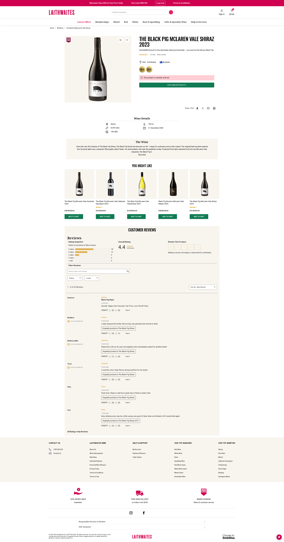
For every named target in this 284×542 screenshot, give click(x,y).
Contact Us (57, 453)
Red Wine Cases (180, 465)
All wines (60, 28)
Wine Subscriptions (96, 453)
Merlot (220, 457)
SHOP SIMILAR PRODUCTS (176, 85)
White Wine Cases (180, 469)
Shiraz (220, 449)
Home (52, 28)
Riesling (221, 473)
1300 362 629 (58, 449)
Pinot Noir (221, 453)
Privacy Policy (94, 469)
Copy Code (160, 3)
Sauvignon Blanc (224, 476)
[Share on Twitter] (202, 108)
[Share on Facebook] (197, 108)
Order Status (137, 457)
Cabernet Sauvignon (225, 461)
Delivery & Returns (139, 453)
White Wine (178, 453)
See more (142, 154)
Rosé (176, 457)
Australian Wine (179, 476)
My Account (137, 449)
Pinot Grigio (222, 469)
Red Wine (177, 449)
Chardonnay (222, 465)
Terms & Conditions (181, 3)
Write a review (161, 54)
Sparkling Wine (179, 461)
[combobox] (142, 12)
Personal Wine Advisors (98, 465)
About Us (93, 449)
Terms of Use (94, 476)
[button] (127, 40)
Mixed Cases (178, 473)
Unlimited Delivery (96, 461)
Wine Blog (93, 457)
